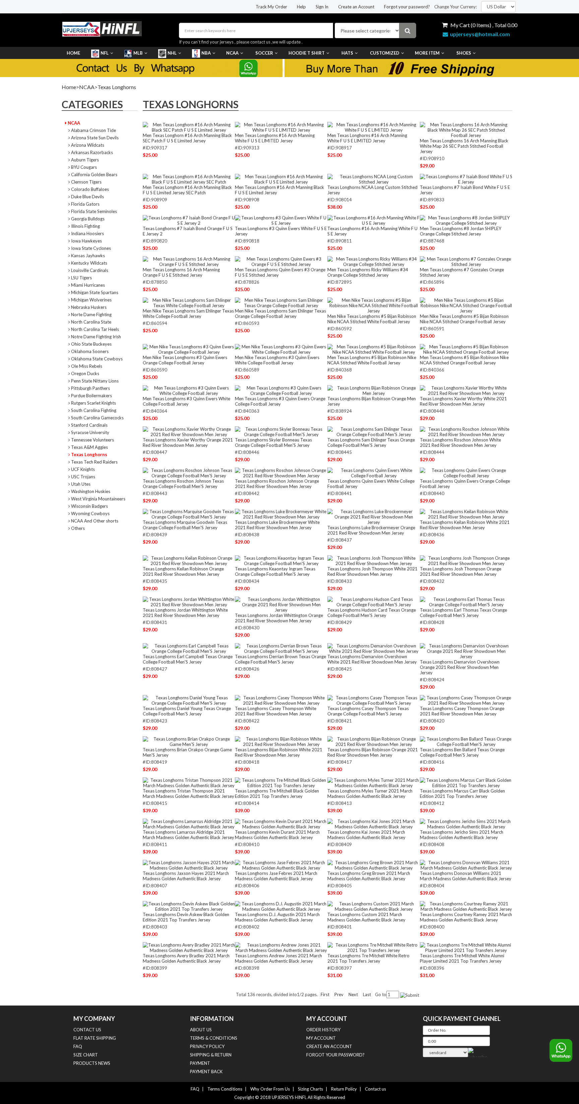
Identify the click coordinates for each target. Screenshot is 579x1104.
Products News (91, 1063)
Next (353, 994)
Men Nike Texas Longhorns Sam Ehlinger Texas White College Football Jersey (188, 313)
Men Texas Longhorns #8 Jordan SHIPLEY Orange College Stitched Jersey (460, 231)
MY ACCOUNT (321, 1038)
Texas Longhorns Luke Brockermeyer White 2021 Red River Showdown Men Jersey (277, 525)
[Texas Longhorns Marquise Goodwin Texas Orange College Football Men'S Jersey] (189, 513)
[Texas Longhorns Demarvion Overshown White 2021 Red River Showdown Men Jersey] (373, 648)
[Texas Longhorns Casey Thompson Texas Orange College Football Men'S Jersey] (373, 700)
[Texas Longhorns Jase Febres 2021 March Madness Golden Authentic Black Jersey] (281, 865)
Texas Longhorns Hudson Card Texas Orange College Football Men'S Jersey (371, 612)
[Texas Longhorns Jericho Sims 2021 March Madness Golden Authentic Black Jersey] (466, 823)
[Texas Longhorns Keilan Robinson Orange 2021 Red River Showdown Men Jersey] (189, 560)
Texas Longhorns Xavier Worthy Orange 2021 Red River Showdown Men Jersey (188, 442)
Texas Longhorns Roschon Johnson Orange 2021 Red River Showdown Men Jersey (277, 483)
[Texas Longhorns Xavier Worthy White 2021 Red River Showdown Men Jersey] (466, 390)
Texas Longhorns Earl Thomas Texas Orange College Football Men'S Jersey (463, 612)
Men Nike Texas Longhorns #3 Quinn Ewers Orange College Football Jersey (185, 360)
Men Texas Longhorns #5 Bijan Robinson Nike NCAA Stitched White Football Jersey (371, 360)
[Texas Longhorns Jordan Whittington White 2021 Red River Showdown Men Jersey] (189, 601)
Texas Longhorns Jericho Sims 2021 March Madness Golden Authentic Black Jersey (461, 834)
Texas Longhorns (117, 87)
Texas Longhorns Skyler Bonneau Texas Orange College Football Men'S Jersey (273, 442)
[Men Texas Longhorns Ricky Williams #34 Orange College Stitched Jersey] (373, 261)
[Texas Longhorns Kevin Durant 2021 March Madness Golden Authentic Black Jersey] (281, 823)
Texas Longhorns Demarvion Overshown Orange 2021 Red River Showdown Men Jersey (460, 667)
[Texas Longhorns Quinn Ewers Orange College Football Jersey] (466, 472)
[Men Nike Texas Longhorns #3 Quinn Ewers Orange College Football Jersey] (189, 349)
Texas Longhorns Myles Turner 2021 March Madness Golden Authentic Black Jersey (369, 793)
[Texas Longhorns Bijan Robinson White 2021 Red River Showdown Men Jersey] (281, 741)
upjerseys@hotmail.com (479, 34)
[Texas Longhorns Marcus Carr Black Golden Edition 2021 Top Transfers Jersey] (466, 782)
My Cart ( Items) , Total (483, 25)
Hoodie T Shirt (306, 53)
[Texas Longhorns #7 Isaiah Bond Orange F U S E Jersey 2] (189, 220)
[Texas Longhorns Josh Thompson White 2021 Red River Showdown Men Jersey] (373, 560)
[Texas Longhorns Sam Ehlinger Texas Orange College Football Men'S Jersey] (373, 431)
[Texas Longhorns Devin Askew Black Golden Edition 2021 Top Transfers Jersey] (189, 906)
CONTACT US (87, 1029)
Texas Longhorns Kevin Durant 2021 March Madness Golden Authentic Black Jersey (277, 834)
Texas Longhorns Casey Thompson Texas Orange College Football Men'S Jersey (368, 711)
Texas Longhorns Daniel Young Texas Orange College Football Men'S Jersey (187, 711)
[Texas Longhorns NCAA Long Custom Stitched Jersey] (373, 179)
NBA (206, 53)
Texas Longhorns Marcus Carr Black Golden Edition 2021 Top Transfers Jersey (462, 793)
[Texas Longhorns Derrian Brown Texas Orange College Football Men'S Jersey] (281, 648)
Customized (384, 53)
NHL (172, 53)
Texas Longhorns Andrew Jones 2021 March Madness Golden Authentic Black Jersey (278, 958)
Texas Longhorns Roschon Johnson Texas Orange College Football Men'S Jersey (183, 483)
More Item (427, 53)
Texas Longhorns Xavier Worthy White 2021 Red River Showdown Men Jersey (463, 401)
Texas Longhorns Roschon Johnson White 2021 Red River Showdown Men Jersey (460, 442)
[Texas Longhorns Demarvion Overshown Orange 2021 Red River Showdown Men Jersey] (466, 650)
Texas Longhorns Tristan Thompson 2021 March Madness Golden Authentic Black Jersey (188, 793)
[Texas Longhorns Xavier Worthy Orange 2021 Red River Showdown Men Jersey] (189, 431)
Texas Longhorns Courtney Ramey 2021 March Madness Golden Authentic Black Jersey (466, 917)
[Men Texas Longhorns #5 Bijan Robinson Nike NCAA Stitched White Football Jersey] (373, 349)
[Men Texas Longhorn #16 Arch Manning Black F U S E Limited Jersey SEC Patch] (189, 179)
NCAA (232, 53)
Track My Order (271, 6)
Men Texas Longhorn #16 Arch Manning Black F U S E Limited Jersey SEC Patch (187, 190)
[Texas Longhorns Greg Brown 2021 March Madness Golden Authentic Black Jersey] (373, 865)
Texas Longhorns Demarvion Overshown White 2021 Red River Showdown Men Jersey (372, 659)
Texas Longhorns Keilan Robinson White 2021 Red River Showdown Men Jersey (465, 525)
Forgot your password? (407, 6)
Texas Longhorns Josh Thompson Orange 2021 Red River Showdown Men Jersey (460, 571)
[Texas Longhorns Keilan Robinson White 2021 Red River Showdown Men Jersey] (466, 513)
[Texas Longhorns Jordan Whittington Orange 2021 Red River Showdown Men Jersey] (281, 604)
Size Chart (85, 1054)
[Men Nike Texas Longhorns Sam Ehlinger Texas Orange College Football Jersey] (281, 302)
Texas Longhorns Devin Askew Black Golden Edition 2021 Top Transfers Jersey (186, 917)
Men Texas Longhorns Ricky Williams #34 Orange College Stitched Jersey (367, 272)
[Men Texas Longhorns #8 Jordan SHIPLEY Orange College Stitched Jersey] (466, 220)
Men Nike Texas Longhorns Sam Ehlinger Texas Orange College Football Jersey (280, 313)
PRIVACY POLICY (207, 1046)
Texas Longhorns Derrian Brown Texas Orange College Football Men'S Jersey (280, 659)
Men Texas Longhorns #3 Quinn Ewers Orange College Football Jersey (280, 401)
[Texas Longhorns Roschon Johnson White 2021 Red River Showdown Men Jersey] (466, 431)
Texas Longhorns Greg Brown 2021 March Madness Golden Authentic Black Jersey (368, 876)
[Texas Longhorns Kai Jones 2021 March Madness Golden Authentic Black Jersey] (373, 823)
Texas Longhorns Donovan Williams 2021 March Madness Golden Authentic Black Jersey (465, 876)
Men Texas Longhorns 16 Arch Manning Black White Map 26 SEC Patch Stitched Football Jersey (464, 146)
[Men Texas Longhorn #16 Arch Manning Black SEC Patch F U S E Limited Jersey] (189, 127)
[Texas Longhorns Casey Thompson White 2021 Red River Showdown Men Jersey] (281, 700)
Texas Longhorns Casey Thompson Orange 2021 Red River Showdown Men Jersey (462, 711)
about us (201, 1029)
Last (367, 994)
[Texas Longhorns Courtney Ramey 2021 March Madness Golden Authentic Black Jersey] (466, 906)
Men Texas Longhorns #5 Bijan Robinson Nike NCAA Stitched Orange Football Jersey (464, 360)
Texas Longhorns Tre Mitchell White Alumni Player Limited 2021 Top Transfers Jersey (462, 958)
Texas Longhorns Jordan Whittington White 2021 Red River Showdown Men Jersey (185, 612)
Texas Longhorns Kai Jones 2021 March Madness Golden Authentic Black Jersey (366, 834)
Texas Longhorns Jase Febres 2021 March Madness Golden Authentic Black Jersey (276, 876)
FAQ (77, 1046)
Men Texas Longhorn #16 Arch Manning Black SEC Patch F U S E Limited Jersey (187, 138)
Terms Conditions (224, 1089)
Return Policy (344, 1089)
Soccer (264, 53)
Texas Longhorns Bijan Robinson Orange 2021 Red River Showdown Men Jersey (372, 752)
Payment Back (206, 1071)
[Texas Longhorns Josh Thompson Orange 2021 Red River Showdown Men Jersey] (466, 560)
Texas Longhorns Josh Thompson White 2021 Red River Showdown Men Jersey (372, 571)
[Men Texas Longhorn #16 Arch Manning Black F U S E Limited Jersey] (281, 179)
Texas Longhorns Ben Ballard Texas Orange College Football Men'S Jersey (462, 752)
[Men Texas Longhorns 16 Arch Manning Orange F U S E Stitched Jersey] (189, 261)
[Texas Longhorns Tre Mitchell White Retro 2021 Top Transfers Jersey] (373, 947)
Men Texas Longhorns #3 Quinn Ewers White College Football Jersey (186, 401)
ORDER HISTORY (323, 1029)
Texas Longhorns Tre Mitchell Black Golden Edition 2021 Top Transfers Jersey (277, 793)
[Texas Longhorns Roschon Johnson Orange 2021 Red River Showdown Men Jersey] (281, 472)
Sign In (322, 6)
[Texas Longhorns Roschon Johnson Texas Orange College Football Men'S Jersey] (189, 472)
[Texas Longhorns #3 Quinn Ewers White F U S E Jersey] (281, 220)
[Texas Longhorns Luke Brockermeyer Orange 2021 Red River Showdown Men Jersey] (373, 516)
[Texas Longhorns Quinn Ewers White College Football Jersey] (373, 472)
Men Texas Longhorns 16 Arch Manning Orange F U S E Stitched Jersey (181, 272)
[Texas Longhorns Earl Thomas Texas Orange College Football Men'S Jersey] (466, 601)
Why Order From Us (270, 1089)
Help (301, 6)
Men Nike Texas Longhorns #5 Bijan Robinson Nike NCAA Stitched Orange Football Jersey (464, 319)
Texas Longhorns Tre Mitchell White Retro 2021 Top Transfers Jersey (368, 958)
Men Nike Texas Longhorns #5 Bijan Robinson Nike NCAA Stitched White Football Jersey (371, 319)
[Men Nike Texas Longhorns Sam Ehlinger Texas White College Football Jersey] (189, 302)
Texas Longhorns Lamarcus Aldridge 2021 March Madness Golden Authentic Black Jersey (188, 834)
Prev (338, 994)
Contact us (375, 1089)
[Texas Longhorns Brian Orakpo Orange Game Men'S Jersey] (189, 741)
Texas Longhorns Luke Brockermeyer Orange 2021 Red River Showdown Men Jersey (371, 530)
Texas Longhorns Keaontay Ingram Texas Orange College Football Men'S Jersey (275, 571)
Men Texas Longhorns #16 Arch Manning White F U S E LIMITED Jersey (275, 138)
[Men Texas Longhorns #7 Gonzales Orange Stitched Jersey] (466, 261)
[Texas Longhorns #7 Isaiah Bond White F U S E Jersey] (466, 179)
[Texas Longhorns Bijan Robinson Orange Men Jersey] (373, 390)
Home (73, 53)
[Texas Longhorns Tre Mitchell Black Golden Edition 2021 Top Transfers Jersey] (281, 782)
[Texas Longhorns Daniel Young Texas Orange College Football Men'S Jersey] (189, 700)
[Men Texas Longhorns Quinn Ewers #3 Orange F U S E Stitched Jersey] (281, 261)
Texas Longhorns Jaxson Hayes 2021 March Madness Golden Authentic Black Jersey (186, 876)
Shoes (463, 53)
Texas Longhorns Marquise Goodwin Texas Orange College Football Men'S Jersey (185, 525)
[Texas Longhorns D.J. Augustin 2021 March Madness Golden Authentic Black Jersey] (281, 906)
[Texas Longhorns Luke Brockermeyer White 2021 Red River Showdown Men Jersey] (281, 513)
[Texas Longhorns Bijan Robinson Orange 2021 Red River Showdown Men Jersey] (373, 741)
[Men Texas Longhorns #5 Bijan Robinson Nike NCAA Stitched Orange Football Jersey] (466, 349)
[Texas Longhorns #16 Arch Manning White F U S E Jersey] (373, 220)
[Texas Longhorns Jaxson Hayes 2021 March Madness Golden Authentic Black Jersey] (189, 865)
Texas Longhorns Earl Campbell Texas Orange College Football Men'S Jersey (188, 659)
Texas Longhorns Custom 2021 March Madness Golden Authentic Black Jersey (366, 917)
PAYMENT (200, 1063)
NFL (105, 53)
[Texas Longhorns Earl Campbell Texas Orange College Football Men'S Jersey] (189, 648)
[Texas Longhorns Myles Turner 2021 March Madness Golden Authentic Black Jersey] (373, 782)
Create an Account (356, 6)
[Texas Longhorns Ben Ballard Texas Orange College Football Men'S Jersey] (466, 741)
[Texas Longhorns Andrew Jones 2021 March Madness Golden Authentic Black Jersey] (281, 947)
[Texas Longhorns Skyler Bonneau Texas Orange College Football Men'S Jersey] (281, 431)
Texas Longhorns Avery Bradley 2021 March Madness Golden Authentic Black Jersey (186, 958)
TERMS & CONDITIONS (213, 1038)
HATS (347, 53)
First (325, 994)
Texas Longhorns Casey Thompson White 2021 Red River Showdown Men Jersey (275, 711)
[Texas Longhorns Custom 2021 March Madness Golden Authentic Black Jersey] (373, 906)
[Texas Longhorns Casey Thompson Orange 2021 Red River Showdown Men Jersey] (466, 700)
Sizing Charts (310, 1089)
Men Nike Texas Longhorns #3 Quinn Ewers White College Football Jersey (277, 360)
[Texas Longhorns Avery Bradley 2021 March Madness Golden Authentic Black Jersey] (189, 947)
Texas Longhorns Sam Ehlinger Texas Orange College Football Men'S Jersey (371, 442)
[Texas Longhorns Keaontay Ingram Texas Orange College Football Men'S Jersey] (281, 560)
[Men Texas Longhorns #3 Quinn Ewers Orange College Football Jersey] (281, 390)
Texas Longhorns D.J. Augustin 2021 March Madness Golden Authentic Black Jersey (277, 917)
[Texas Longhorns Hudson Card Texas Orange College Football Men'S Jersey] (373, 601)
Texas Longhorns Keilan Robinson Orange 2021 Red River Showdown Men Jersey (183, 571)
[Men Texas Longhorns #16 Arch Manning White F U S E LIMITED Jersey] (281, 127)
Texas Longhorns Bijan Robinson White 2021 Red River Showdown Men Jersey (278, 752)
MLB (138, 53)
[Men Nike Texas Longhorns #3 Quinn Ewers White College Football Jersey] (281, 349)
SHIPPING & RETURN (211, 1054)
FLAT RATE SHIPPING (94, 1038)
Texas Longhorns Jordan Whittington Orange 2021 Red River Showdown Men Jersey (279, 618)
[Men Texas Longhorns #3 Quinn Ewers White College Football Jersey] (189, 390)
